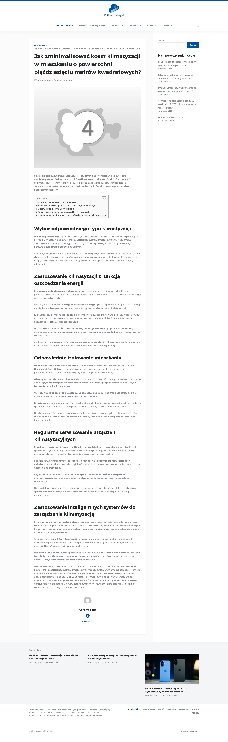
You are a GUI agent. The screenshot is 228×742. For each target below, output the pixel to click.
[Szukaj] (198, 26)
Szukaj (161, 40)
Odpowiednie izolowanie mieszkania (56, 209)
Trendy (167, 25)
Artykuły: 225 (88, 621)
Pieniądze (135, 25)
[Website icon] (88, 616)
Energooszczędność (92, 25)
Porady (152, 25)
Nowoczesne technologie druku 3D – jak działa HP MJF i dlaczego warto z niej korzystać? (177, 104)
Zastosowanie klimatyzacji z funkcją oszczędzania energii (66, 205)
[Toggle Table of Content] (103, 198)
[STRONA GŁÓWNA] (35, 46)
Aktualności (64, 25)
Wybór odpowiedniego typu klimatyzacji (57, 202)
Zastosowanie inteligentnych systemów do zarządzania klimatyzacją (72, 215)
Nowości (117, 25)
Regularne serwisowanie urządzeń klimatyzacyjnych (63, 212)
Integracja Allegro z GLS (170, 117)
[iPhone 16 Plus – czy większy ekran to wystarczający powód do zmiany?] (172, 669)
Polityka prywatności (190, 731)
